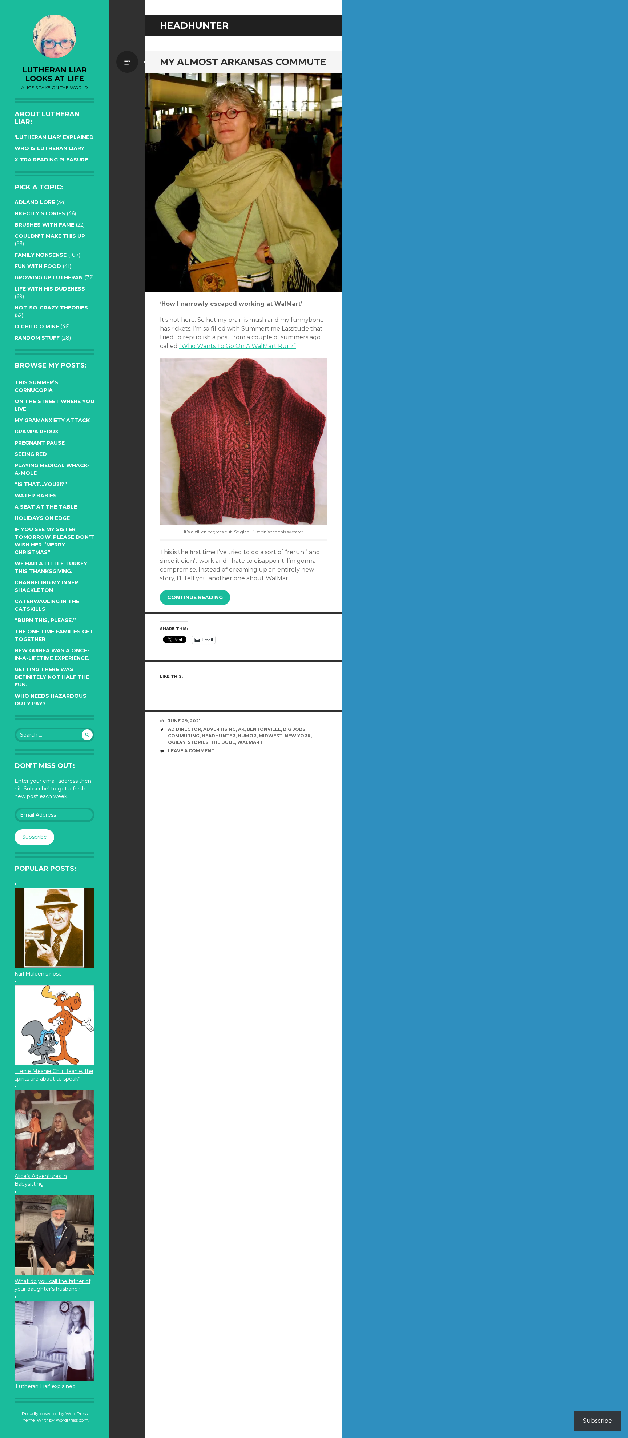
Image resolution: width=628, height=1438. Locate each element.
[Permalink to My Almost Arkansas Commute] (243, 182)
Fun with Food (38, 266)
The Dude (222, 742)
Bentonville (264, 729)
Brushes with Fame (44, 224)
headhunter (219, 735)
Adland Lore (35, 202)
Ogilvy (176, 742)
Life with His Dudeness (50, 288)
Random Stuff (37, 338)
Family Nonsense (41, 255)
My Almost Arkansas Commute (243, 61)
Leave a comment (191, 750)
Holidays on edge (42, 518)
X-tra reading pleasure (51, 159)
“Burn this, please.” (45, 620)
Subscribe (34, 837)
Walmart (250, 742)
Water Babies (36, 495)
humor (247, 735)
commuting (184, 735)
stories (198, 742)
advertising (219, 729)
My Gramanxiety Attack (52, 420)
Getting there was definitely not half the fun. (52, 677)
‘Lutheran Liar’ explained (54, 137)
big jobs (294, 729)
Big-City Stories (40, 213)
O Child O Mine (37, 326)
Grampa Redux (37, 431)
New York (298, 735)
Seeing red (31, 454)
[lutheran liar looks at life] (54, 36)
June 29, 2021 (184, 721)
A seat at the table (46, 507)
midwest (270, 735)
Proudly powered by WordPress (55, 1413)
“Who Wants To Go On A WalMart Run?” (237, 346)
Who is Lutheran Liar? (49, 148)
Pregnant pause (40, 443)
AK (241, 729)
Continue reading (195, 597)
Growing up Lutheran (49, 277)
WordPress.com (72, 1420)
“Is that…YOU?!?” (41, 484)
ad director (184, 729)
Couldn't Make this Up (50, 236)
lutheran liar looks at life (54, 74)
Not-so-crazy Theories (51, 307)
